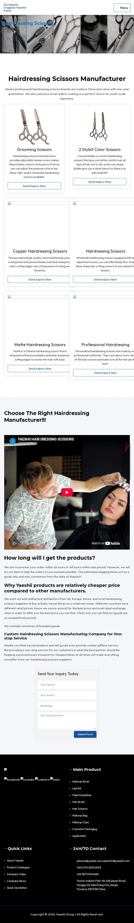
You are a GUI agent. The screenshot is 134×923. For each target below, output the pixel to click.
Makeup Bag (79, 815)
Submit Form (85, 734)
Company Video (16, 874)
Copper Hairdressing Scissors (40, 251)
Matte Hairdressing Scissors (40, 344)
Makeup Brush (80, 781)
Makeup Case (80, 822)
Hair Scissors (80, 808)
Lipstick (76, 788)
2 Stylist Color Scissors (100, 149)
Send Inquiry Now (34, 186)
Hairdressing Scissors (105, 251)
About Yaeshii (15, 860)
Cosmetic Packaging (84, 829)
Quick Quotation (17, 887)
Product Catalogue (18, 867)
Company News (16, 881)
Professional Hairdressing (105, 344)
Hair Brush (78, 802)
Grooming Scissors (34, 149)
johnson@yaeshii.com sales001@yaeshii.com (103, 861)
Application (79, 836)
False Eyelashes (81, 795)
